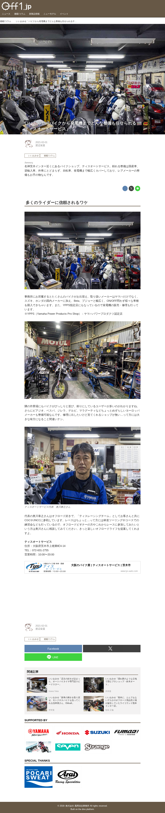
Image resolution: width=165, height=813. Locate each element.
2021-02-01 (41, 142)
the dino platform (86, 809)
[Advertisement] (48, 596)
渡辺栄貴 (40, 145)
